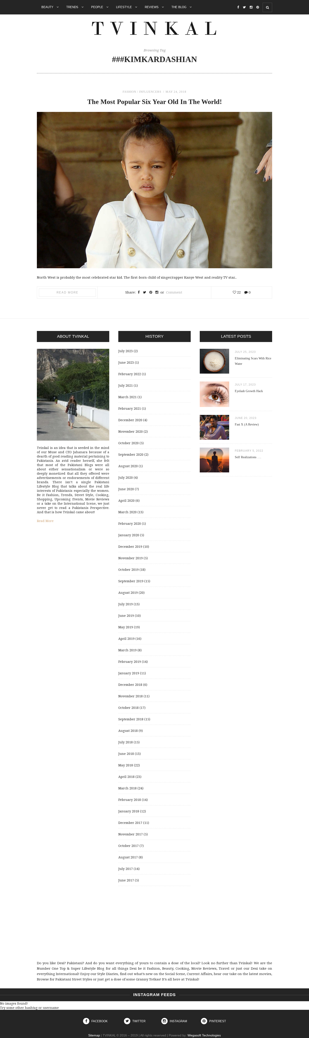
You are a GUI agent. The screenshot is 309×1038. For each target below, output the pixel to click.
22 (238, 292)
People (97, 7)
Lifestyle (124, 7)
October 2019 (128, 569)
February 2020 (129, 523)
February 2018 (129, 800)
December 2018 (130, 684)
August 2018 (128, 730)
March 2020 (127, 512)
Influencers (150, 91)
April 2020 (126, 500)
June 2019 (126, 615)
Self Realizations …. (248, 457)
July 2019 (125, 604)
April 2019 (126, 638)
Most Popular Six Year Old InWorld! (154, 101)
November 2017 (130, 834)
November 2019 (130, 558)
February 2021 (129, 408)
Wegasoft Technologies (204, 1035)
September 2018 (130, 719)
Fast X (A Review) (247, 424)
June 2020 (126, 489)
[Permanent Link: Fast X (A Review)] (214, 438)
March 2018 (127, 788)
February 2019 (129, 661)
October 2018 (128, 707)
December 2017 (130, 823)
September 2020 (130, 454)
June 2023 (126, 362)
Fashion (129, 91)
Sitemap (94, 1035)
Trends (72, 7)
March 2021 (127, 397)
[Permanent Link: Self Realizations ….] (214, 471)
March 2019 (127, 650)
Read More (67, 292)
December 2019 (130, 546)
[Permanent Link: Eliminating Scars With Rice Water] (214, 372)
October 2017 (128, 846)
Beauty (47, 7)
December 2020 (130, 420)
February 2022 (129, 374)
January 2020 (128, 535)
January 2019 (128, 673)
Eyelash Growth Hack (249, 391)
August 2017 (128, 857)
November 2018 (130, 696)
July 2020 (125, 477)
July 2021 (125, 385)
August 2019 (128, 592)
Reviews (152, 7)
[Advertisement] (154, 923)
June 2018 (126, 753)
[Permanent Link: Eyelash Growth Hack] (214, 406)
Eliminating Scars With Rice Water (253, 361)
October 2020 (128, 443)
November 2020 (130, 431)
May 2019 (125, 627)
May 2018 (125, 765)
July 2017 (125, 869)
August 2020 (128, 466)
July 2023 (125, 351)
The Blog (179, 7)
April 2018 (126, 776)
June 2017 (126, 880)
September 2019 (130, 581)
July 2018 (125, 742)
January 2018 (128, 811)
